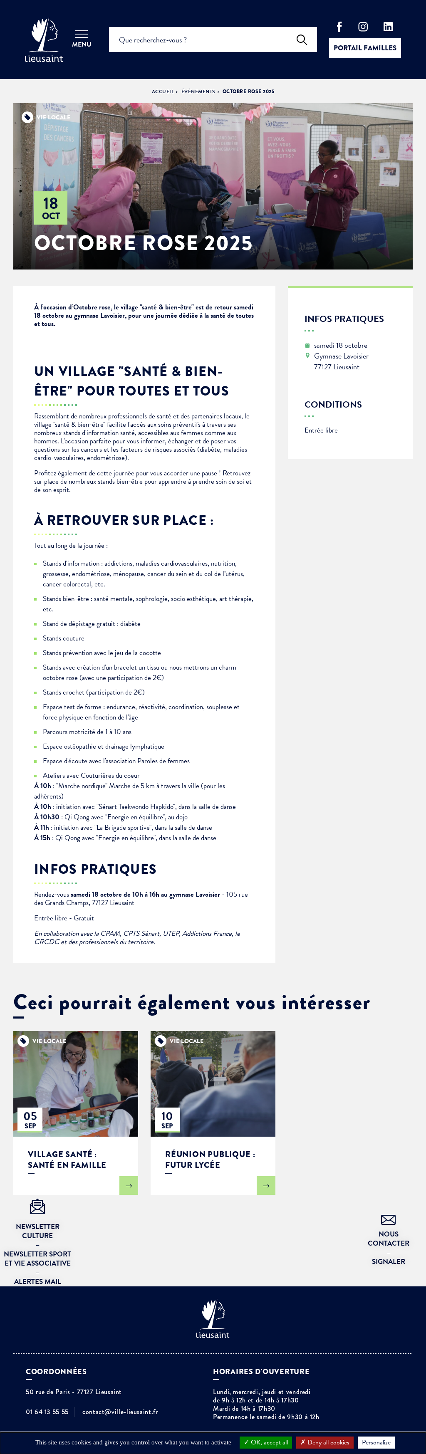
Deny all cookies (327, 1442)
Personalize (376, 1442)
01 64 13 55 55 (47, 1412)
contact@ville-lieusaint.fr (120, 1412)
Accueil (163, 91)
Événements (198, 91)
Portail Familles (365, 48)
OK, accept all (268, 1442)
